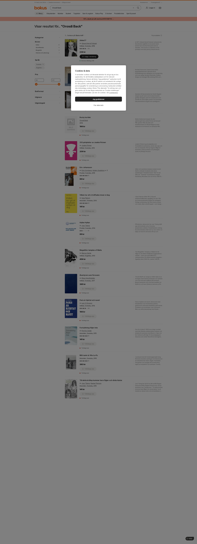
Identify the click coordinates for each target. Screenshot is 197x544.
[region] (98, 88)
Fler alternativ (99, 105)
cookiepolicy (113, 92)
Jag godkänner (99, 99)
